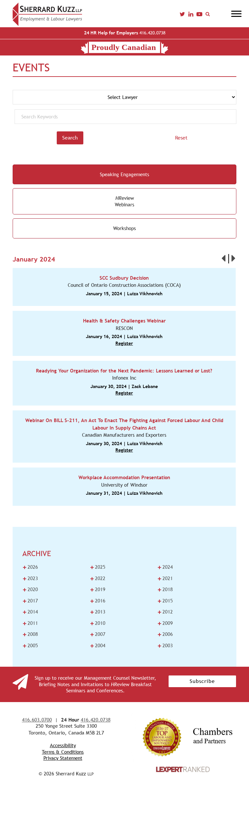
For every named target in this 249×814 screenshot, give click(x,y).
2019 (97, 589)
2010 (97, 623)
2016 (97, 601)
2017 (30, 601)
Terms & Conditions (63, 752)
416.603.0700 (37, 720)
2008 (30, 634)
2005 (30, 645)
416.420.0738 (124, 32)
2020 (30, 589)
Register (124, 343)
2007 (97, 634)
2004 (97, 645)
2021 (165, 578)
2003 (165, 645)
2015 (165, 601)
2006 (165, 634)
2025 (97, 567)
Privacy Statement (62, 758)
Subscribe (202, 681)
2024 (165, 567)
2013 (97, 612)
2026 (30, 567)
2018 (165, 589)
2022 (97, 578)
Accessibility (63, 745)
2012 (165, 612)
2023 (30, 578)
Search (70, 138)
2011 (30, 623)
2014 (30, 612)
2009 (165, 623)
